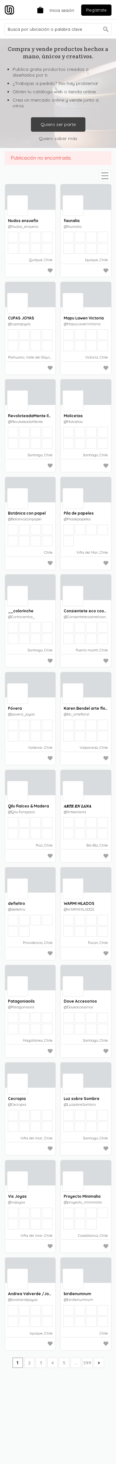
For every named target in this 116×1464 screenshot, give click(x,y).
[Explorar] (105, 176)
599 (87, 1363)
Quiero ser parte (58, 124)
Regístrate (96, 9)
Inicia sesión (62, 10)
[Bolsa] (38, 9)
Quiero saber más (58, 138)
